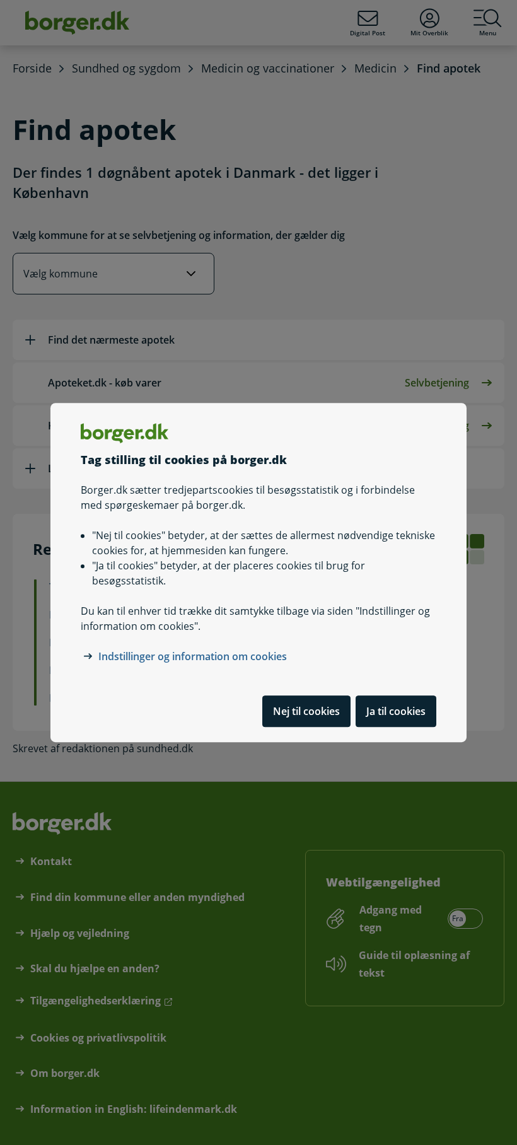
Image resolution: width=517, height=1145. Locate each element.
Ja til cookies (396, 711)
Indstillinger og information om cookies (192, 656)
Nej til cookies (306, 711)
